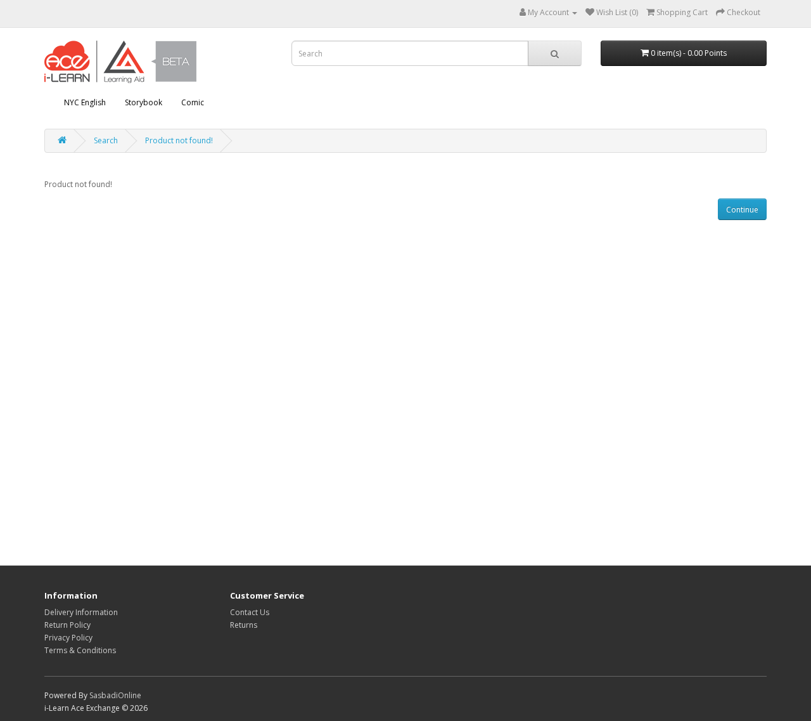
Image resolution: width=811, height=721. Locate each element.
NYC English (85, 102)
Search (106, 140)
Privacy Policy (68, 637)
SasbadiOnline (115, 695)
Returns (243, 625)
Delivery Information (81, 612)
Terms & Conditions (80, 650)
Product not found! (179, 140)
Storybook (143, 102)
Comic (192, 102)
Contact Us (249, 612)
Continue (742, 209)
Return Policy (67, 625)
